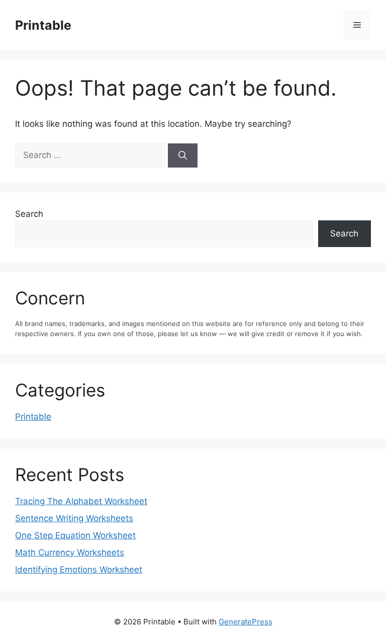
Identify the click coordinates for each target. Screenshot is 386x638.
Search (29, 214)
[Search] (183, 155)
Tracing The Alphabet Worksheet (81, 501)
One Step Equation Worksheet (75, 535)
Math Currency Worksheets (69, 552)
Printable (43, 25)
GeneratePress (245, 621)
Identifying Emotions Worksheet (78, 570)
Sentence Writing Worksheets (74, 518)
